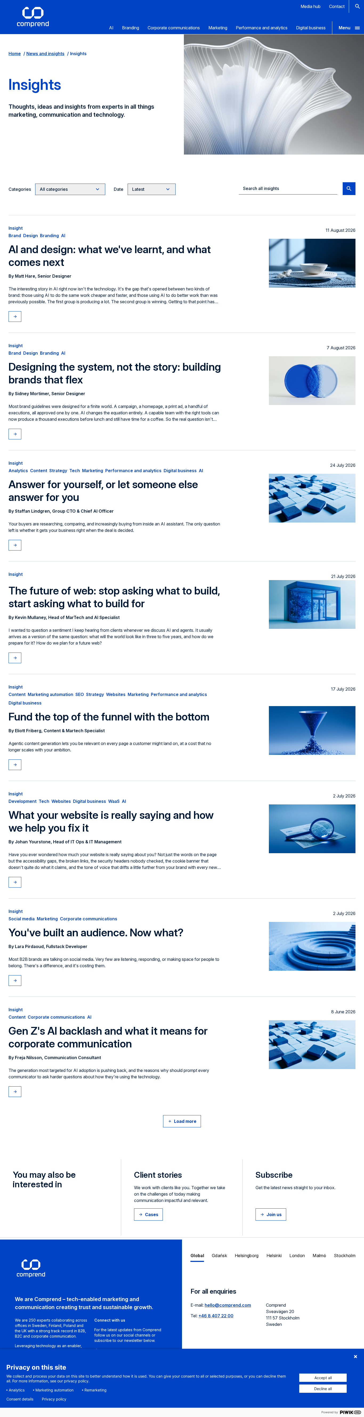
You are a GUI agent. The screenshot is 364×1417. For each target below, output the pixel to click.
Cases (151, 1214)
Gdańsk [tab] (219, 1255)
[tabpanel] (273, 1311)
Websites (116, 694)
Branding (130, 27)
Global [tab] (197, 1255)
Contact (337, 6)
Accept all (323, 1377)
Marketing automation (50, 694)
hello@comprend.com (228, 1305)
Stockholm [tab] (344, 1255)
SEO (79, 694)
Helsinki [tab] (274, 1255)
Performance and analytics (262, 27)
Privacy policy (54, 1399)
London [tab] (297, 1255)
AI (111, 27)
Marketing (217, 27)
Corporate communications (174, 27)
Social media (22, 918)
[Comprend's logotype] (33, 17)
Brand (15, 235)
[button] (348, 27)
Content (38, 470)
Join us (274, 1214)
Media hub (311, 6)
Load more (185, 1121)
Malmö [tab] (319, 1255)
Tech (74, 470)
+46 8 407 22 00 (216, 1315)
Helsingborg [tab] (247, 1255)
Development (23, 801)
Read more (20, 316)
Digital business (311, 27)
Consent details (19, 1399)
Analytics (18, 470)
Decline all (323, 1388)
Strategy (58, 470)
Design (30, 235)
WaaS (114, 801)
